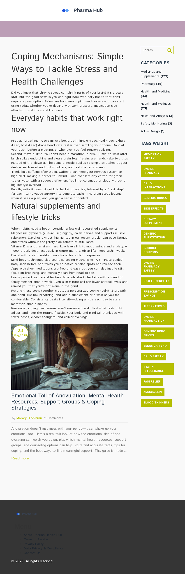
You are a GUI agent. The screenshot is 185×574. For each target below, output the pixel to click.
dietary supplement (153, 221)
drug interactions (154, 185)
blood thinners (156, 403)
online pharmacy (151, 171)
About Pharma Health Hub (43, 535)
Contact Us (32, 553)
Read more (20, 458)
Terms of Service (36, 539)
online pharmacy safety (151, 267)
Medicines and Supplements (154, 73)
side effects (153, 209)
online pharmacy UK (153, 319)
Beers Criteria (155, 346)
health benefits (156, 281)
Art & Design (152, 131)
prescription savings (154, 294)
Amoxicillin (152, 392)
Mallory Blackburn (29, 418)
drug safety (153, 356)
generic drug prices (154, 333)
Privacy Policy (34, 544)
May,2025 (20, 335)
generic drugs (155, 198)
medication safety (152, 157)
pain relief (151, 382)
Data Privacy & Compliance (44, 548)
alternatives (153, 306)
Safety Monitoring (156, 123)
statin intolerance (153, 369)
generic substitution (154, 236)
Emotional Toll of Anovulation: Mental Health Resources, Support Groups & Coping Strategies (67, 402)
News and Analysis (157, 116)
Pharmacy (151, 84)
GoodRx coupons (150, 250)
